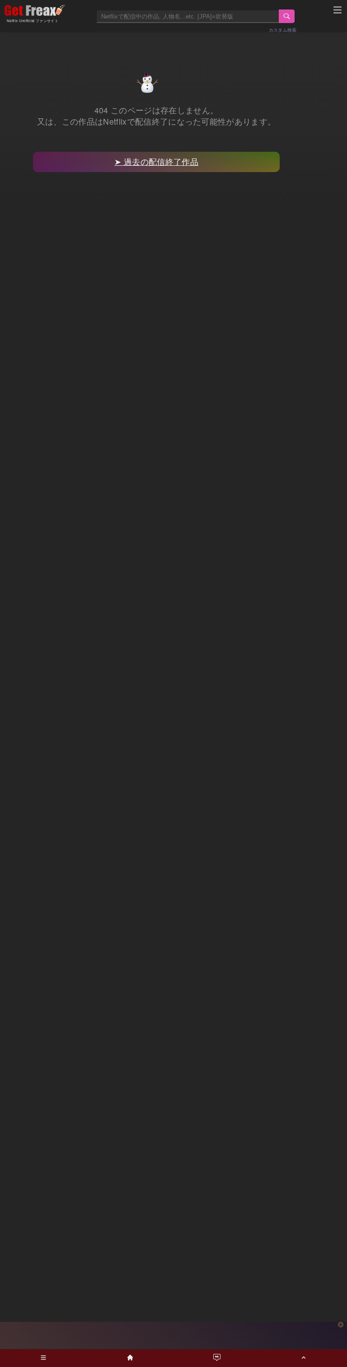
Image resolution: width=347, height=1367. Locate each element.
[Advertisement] (173, 1335)
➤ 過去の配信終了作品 (156, 161)
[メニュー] (337, 11)
